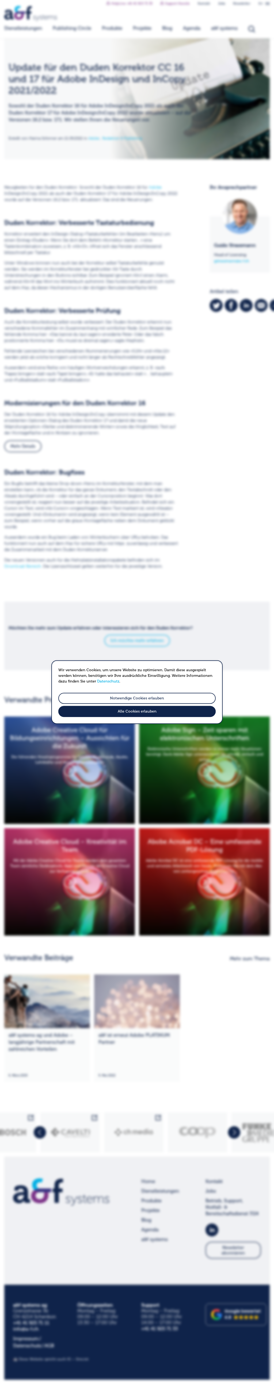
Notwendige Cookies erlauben (137, 698)
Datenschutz (108, 681)
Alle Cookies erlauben (137, 711)
